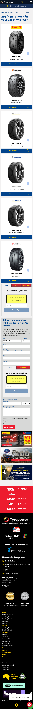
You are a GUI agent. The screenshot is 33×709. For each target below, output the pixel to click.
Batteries (4, 634)
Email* (5, 356)
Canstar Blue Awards (8, 665)
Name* (5, 344)
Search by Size (6, 617)
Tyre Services (6, 641)
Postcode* (6, 361)
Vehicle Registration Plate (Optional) (10, 400)
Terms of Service (22, 421)
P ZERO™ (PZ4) (16, 57)
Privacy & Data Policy (12, 700)
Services (5, 632)
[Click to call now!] (22, 2)
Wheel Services (6, 643)
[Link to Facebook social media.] (16, 705)
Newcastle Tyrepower (18, 6)
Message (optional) (8, 407)
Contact (5, 650)
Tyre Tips (4, 623)
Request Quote (8, 427)
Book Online (6, 652)
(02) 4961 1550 (10, 570)
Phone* (12, 350)
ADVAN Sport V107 (16, 273)
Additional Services (7, 645)
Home (5, 12)
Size (4, 338)
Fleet (4, 655)
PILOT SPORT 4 (16, 143)
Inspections (5, 637)
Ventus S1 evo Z (16, 100)
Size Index (5, 663)
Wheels (4, 626)
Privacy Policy (11, 421)
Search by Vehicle (7, 614)
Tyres (4, 612)
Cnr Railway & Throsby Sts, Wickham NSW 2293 (17, 565)
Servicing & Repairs (7, 639)
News (4, 657)
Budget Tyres (5, 667)
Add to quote (12, 64)
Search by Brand (7, 619)
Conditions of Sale (22, 700)
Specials (5, 648)
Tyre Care (5, 621)
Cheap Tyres (5, 669)
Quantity (24, 338)
